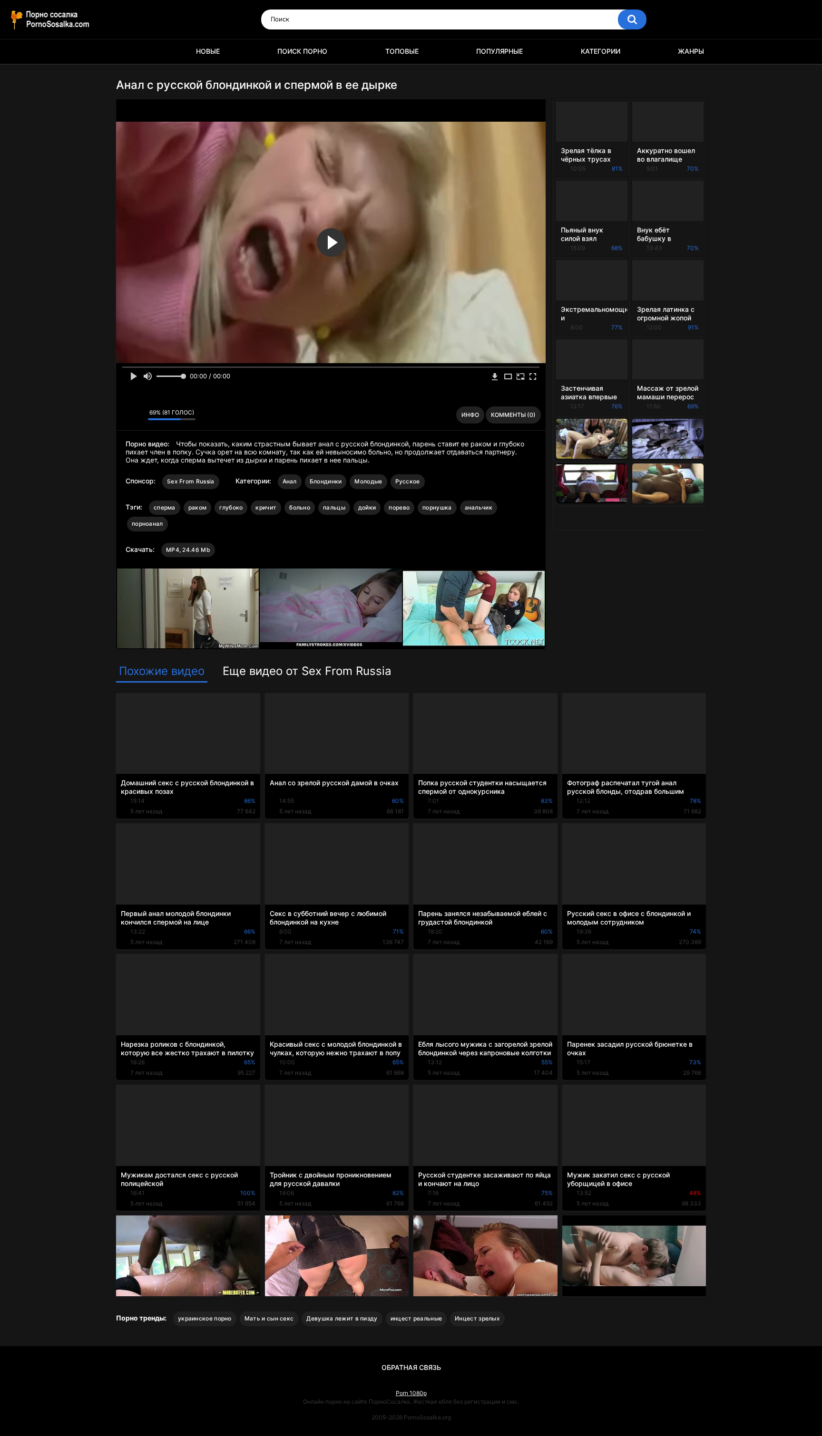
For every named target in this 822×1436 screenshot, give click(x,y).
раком (197, 507)
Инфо (470, 414)
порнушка (436, 507)
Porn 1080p (411, 1393)
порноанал (147, 523)
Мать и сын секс (269, 1318)
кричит (265, 507)
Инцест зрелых (477, 1318)
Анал (290, 481)
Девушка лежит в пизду (341, 1318)
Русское (407, 481)
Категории (600, 51)
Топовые (402, 51)
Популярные (499, 51)
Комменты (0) (513, 414)
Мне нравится (126, 415)
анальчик (478, 507)
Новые (208, 51)
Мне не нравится (138, 415)
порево (399, 507)
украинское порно (205, 1318)
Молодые (368, 481)
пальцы (334, 507)
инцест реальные (416, 1318)
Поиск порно (302, 51)
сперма (165, 507)
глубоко (231, 507)
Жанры (691, 51)
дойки (367, 507)
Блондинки (326, 481)
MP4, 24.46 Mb (188, 549)
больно (299, 507)
